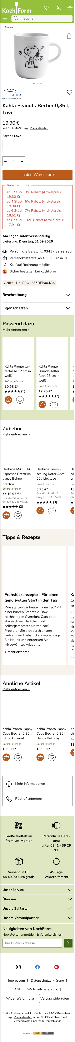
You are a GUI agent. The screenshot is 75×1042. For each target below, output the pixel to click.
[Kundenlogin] (58, 7)
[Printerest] (56, 967)
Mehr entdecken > (16, 329)
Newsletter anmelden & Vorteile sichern (32, 934)
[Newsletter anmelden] (68, 943)
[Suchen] (17, 18)
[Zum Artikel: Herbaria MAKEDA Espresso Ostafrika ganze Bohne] (18, 453)
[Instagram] (18, 967)
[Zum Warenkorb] (70, 7)
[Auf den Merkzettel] (69, 92)
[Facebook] (37, 967)
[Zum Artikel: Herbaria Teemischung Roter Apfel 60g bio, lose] (52, 453)
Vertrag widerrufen (54, 998)
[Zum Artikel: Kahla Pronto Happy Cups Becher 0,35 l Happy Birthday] (52, 712)
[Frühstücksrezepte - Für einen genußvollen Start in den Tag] (34, 569)
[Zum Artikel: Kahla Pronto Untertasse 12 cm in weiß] (18, 350)
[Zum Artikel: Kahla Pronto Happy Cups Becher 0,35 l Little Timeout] (18, 712)
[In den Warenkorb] (8, 400)
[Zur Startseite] (16, 8)
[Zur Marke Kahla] (11, 94)
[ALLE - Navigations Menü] (5, 18)
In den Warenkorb (37, 174)
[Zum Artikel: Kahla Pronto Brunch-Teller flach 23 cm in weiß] (52, 350)
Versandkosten (39, 128)
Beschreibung (14, 294)
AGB (17, 989)
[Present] (34, 145)
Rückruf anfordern (28, 798)
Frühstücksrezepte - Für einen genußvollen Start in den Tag (31, 597)
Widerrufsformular (20, 998)
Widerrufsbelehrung (42, 989)
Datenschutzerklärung (47, 980)
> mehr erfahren (17, 652)
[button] (68, 36)
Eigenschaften (15, 308)
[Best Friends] (8, 145)
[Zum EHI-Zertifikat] (5, 271)
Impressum (16, 980)
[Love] (21, 145)
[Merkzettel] (46, 7)
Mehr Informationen (30, 783)
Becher (9, 27)
